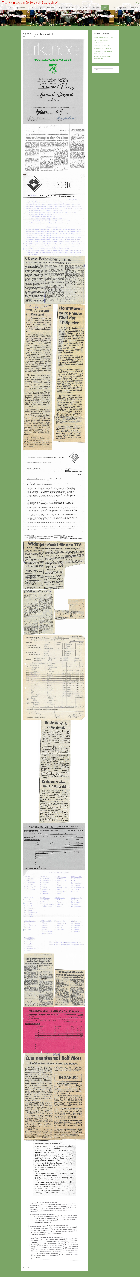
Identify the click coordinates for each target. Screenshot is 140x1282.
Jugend (40, 8)
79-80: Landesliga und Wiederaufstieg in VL (33, 1275)
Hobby (60, 8)
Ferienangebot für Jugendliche (102, 45)
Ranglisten (50, 8)
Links (113, 8)
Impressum (122, 8)
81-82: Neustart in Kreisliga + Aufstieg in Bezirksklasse (73, 1275)
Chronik (105, 8)
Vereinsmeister (83, 8)
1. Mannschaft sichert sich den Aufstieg (104, 54)
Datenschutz (134, 8)
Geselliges (95, 8)
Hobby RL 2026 (98, 43)
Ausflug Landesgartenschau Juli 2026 (103, 37)
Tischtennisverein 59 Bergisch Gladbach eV (30, 2)
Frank (37, 37)
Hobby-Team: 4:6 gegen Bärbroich (103, 51)
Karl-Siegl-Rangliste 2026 (101, 40)
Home (10, 8)
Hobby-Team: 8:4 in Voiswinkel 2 (103, 48)
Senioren (31, 8)
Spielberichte (20, 8)
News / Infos (70, 8)
